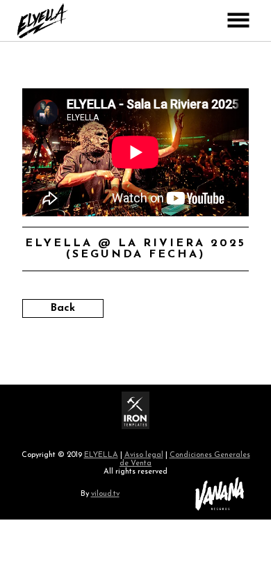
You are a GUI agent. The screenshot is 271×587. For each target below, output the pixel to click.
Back (63, 308)
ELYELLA (101, 455)
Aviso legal (143, 455)
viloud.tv (105, 494)
